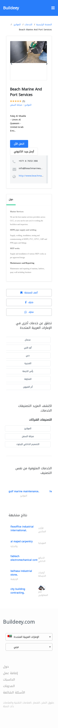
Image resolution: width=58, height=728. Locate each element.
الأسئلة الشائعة (14, 692)
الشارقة (27, 379)
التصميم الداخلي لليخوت (27, 444)
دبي (28, 355)
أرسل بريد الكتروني (24, 151)
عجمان (28, 340)
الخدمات (28, 24)
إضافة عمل (10, 673)
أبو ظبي (28, 348)
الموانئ (17, 24)
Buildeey (11, 8)
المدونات (9, 686)
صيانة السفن (16, 105)
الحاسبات (9, 679)
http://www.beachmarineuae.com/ (37, 176)
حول (6, 666)
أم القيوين (28, 387)
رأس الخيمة (27, 371)
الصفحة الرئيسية (44, 24)
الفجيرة (27, 363)
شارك (30, 302)
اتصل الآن (19, 143)
